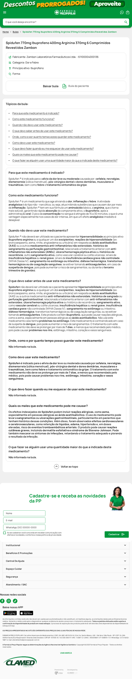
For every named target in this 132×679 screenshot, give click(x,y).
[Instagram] (8, 601)
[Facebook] (2, 601)
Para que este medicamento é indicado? (35, 113)
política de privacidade (51, 535)
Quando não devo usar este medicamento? (37, 125)
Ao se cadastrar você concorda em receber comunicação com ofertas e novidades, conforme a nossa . (34, 534)
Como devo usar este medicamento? (33, 143)
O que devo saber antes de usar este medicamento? (42, 131)
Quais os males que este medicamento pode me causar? (45, 154)
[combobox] (66, 22)
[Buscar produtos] (127, 22)
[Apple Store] (26, 613)
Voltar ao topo (69, 466)
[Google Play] (10, 613)
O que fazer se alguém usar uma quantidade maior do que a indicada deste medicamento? (64, 160)
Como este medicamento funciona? (33, 119)
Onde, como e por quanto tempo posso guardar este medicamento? (51, 137)
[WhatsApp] (122, 12)
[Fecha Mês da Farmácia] (66, 4)
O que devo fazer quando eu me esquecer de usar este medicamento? (53, 148)
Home (6, 31)
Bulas (16, 31)
